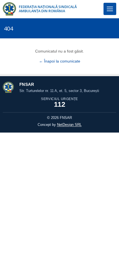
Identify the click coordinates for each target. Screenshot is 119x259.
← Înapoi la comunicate (59, 61)
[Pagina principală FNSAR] (9, 9)
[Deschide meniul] (110, 9)
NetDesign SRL (69, 125)
